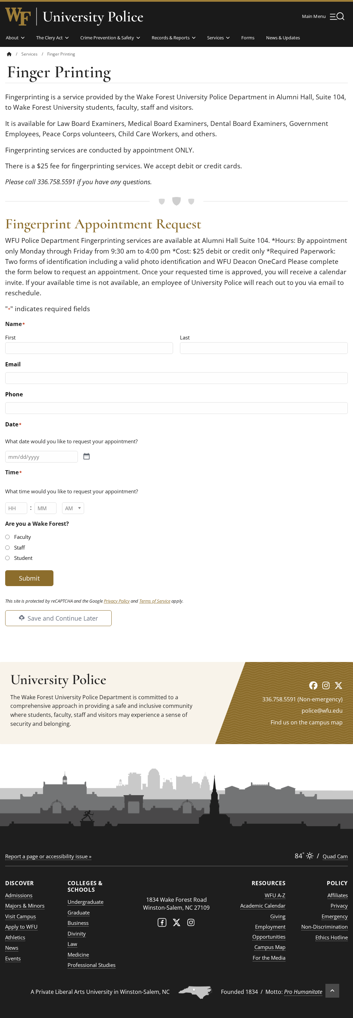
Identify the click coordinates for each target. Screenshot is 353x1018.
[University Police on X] (338, 685)
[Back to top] (332, 991)
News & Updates (283, 37)
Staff (19, 547)
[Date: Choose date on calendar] (86, 456)
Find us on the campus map (307, 722)
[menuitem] (14, 54)
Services (215, 37)
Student (23, 557)
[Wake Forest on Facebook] (162, 924)
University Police (92, 16)
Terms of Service (154, 601)
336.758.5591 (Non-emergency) (302, 699)
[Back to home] (9, 54)
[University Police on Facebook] (313, 685)
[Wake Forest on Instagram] (191, 924)
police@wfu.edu (322, 710)
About (12, 37)
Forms (247, 37)
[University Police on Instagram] (326, 685)
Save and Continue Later (62, 618)
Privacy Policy (117, 601)
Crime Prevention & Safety (107, 37)
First (10, 337)
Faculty (22, 536)
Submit (29, 578)
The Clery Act (49, 37)
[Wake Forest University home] (18, 17)
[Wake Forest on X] (176, 924)
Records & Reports (171, 37)
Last (185, 337)
